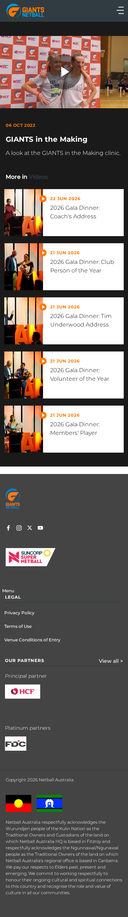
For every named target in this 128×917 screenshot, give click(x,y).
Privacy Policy (19, 612)
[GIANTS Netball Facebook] (8, 529)
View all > (111, 661)
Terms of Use (18, 626)
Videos (38, 176)
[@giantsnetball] (19, 529)
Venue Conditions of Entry (32, 639)
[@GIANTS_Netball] (29, 529)
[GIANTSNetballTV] (40, 529)
